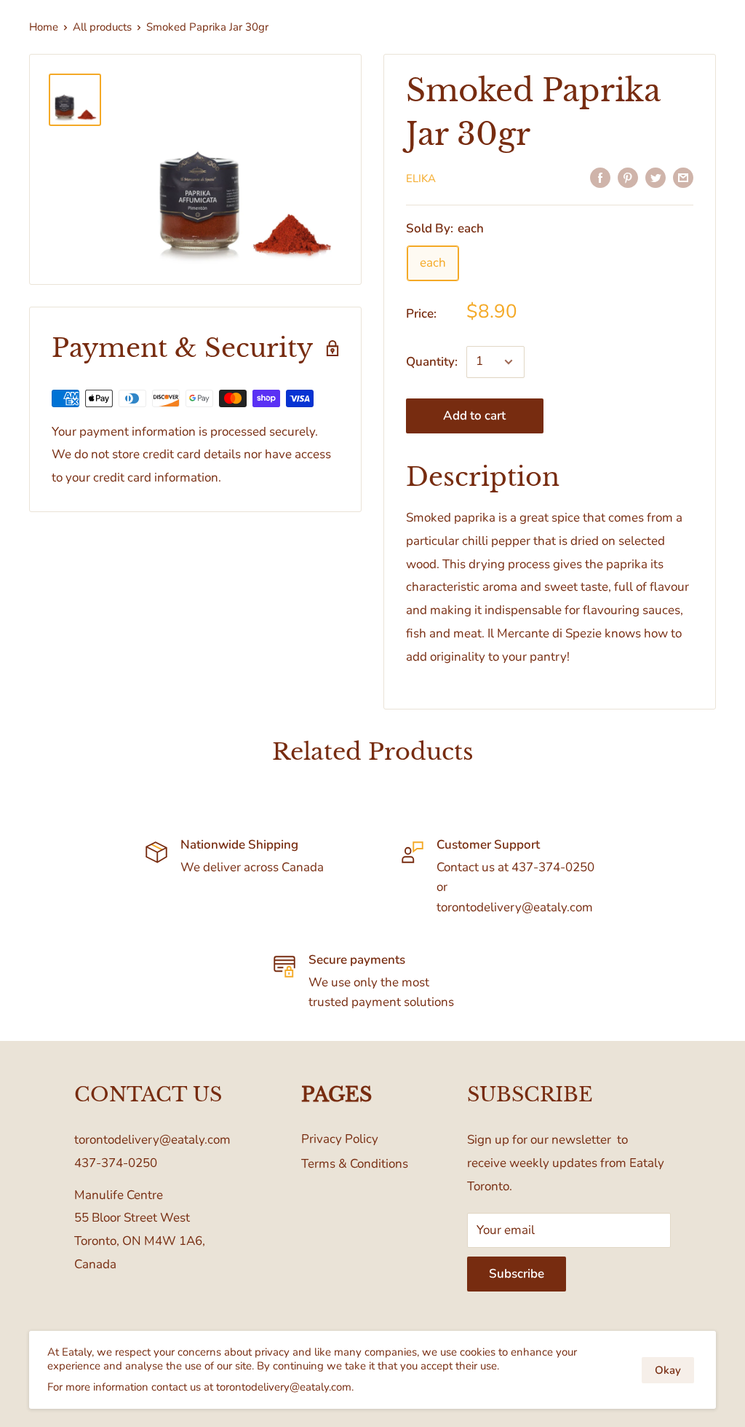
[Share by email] (683, 177)
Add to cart (474, 415)
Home (43, 27)
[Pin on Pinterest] (628, 177)
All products (102, 27)
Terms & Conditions (354, 1163)
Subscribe (516, 1273)
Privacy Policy (339, 1139)
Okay (668, 1370)
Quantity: (432, 361)
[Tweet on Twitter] (655, 177)
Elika (421, 178)
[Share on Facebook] (600, 177)
